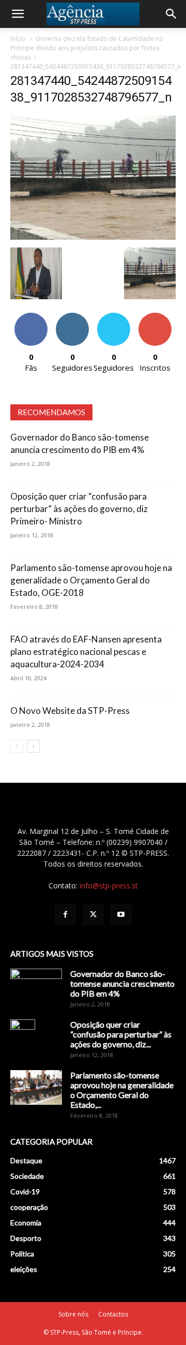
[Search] (171, 14)
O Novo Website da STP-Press (70, 710)
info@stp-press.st (109, 885)
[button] (17, 14)
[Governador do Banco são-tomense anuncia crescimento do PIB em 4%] (36, 987)
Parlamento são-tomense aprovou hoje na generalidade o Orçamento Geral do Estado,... (122, 1089)
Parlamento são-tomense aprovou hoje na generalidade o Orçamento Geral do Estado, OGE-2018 (91, 580)
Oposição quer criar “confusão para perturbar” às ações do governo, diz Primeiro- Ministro (79, 509)
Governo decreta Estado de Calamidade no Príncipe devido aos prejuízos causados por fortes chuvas (86, 48)
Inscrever (155, 316)
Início (18, 38)
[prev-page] (16, 746)
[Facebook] (65, 914)
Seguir (72, 316)
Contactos (113, 1314)
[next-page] (33, 746)
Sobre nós (73, 1314)
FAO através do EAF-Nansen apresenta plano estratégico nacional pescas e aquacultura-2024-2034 (86, 651)
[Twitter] (93, 914)
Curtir (31, 316)
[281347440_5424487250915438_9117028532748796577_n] (93, 236)
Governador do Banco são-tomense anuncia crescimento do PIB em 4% (122, 983)
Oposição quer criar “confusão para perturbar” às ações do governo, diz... (121, 1034)
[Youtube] (121, 914)
